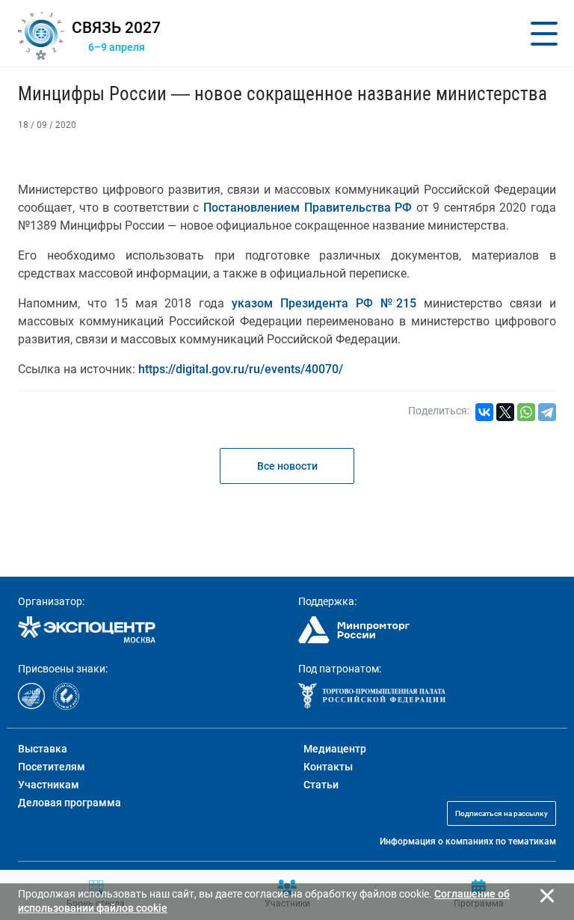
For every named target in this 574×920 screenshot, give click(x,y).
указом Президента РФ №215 (324, 303)
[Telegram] (547, 412)
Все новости (287, 466)
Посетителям (51, 767)
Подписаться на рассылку (501, 813)
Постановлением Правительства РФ (307, 207)
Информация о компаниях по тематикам (468, 841)
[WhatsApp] (526, 412)
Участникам (48, 785)
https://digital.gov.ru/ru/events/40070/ (240, 369)
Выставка (42, 749)
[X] (505, 412)
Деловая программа (69, 803)
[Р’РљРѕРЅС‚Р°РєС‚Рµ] (484, 412)
